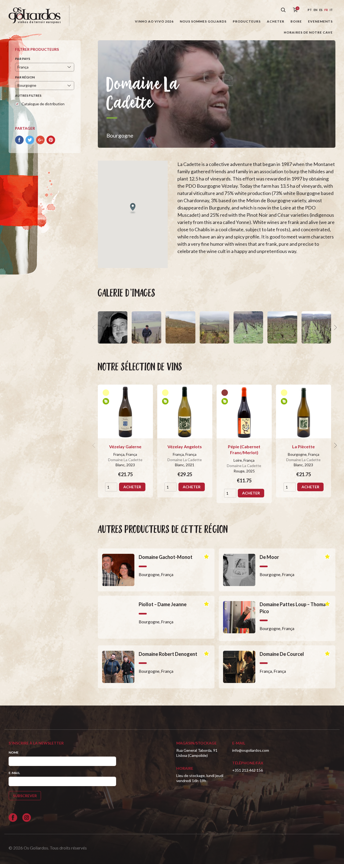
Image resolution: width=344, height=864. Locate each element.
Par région (25, 77)
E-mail (14, 773)
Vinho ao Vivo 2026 (154, 21)
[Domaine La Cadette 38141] (214, 327)
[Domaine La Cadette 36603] (248, 327)
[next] (335, 327)
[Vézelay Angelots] (184, 411)
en (315, 10)
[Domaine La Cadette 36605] (146, 327)
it (331, 10)
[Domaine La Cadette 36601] (316, 327)
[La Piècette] (303, 411)
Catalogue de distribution (43, 104)
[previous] (94, 327)
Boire (296, 21)
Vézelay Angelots (184, 446)
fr (326, 10)
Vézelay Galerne (125, 446)
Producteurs (247, 21)
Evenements (320, 21)
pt (310, 10)
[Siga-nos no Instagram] (26, 817)
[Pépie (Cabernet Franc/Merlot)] (244, 411)
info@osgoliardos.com (250, 750)
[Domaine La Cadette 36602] (282, 327)
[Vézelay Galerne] (125, 411)
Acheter (275, 21)
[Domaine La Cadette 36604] (180, 327)
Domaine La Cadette (125, 459)
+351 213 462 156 (247, 770)
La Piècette (303, 446)
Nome (14, 752)
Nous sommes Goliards (203, 21)
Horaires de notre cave (308, 32)
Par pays (22, 59)
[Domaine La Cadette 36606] (112, 327)
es (320, 10)
